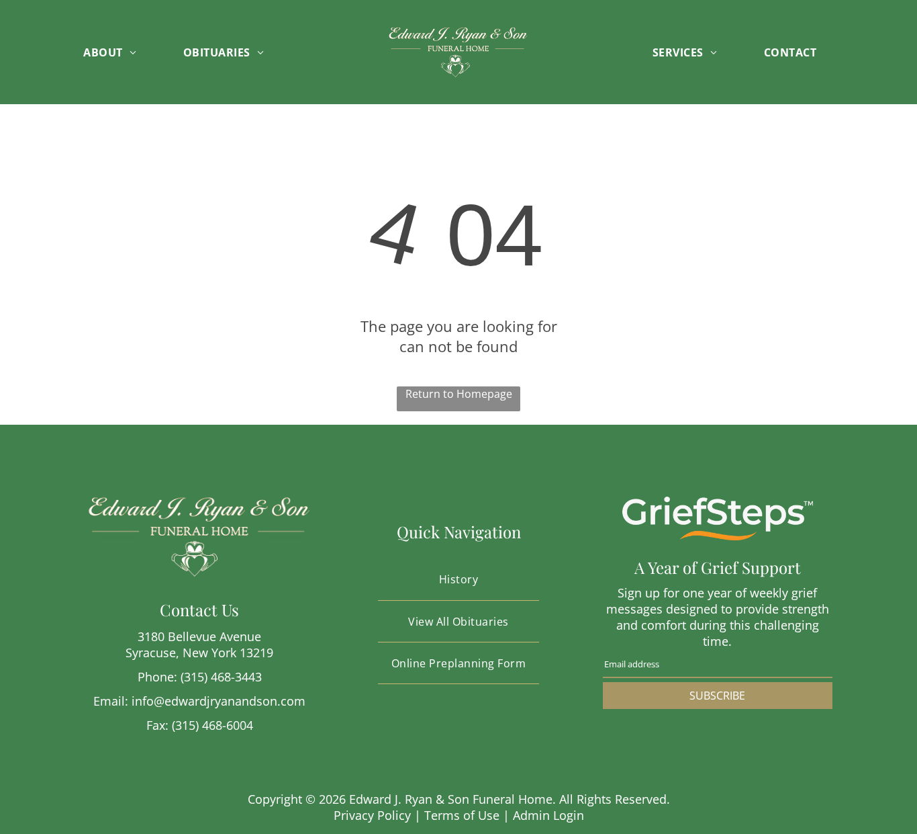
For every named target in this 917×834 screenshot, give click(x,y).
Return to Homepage (458, 393)
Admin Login (548, 815)
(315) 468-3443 (221, 677)
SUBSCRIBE (717, 695)
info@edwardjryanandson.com (218, 701)
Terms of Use (461, 815)
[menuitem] (123, 51)
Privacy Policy (372, 815)
